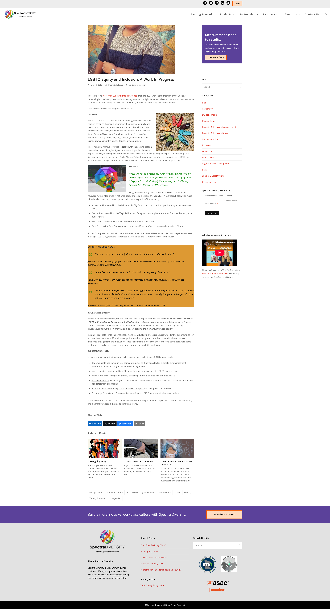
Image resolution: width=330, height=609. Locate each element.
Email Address (211, 203)
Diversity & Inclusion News (119, 85)
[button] (326, 14)
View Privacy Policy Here (152, 585)
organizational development (215, 163)
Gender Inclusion (139, 85)
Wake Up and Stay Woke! (152, 563)
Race (204, 169)
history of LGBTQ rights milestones (120, 95)
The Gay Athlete (177, 261)
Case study (207, 108)
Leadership (207, 151)
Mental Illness (209, 157)
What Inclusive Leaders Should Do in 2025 (161, 569)
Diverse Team (209, 121)
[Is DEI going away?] (105, 448)
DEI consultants (209, 114)
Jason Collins (148, 492)
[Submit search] (240, 87)
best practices (96, 492)
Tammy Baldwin (97, 498)
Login (237, 3)
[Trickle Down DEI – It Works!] (141, 448)
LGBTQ (187, 492)
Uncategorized (209, 182)
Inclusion (206, 145)
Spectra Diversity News (213, 175)
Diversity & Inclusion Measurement (219, 127)
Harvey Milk (132, 492)
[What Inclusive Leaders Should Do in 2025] (177, 448)
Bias (204, 102)
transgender (115, 498)
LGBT (177, 492)
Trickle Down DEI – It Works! (139, 461)
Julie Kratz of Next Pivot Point (215, 273)
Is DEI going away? (98, 461)
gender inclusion (115, 492)
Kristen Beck (165, 492)
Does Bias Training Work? (153, 545)
